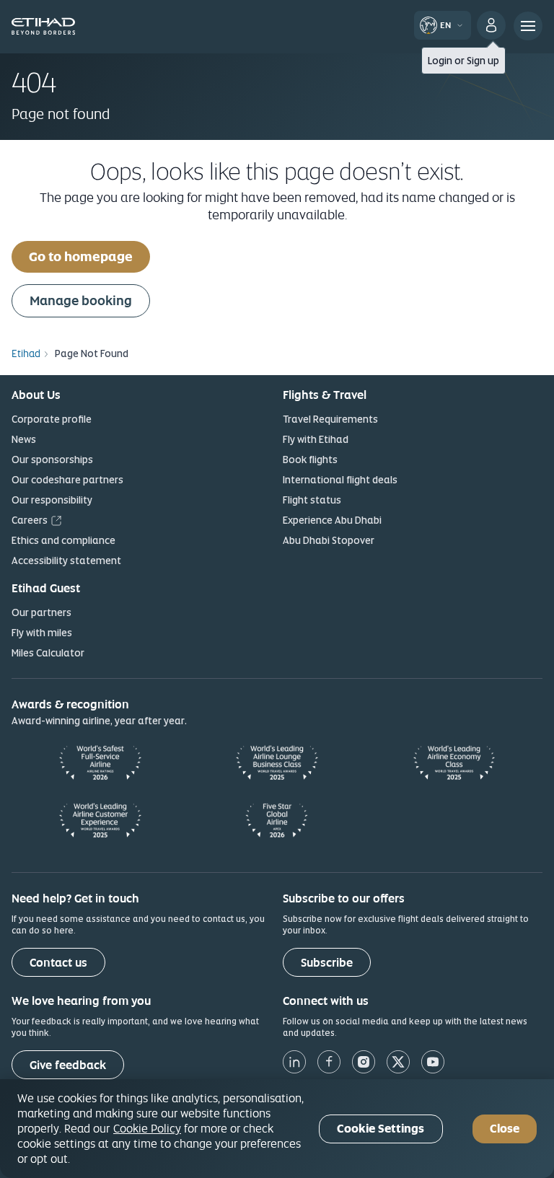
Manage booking (81, 300)
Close (504, 1128)
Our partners (41, 612)
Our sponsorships (52, 459)
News (24, 439)
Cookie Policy (147, 1128)
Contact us (58, 962)
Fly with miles (42, 632)
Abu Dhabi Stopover (328, 540)
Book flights (310, 459)
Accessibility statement (66, 560)
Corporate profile (52, 419)
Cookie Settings (380, 1128)
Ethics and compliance (63, 540)
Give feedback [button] (68, 1065)
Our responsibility (52, 499)
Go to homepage (81, 256)
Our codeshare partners (67, 479)
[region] (277, 1128)
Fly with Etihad (315, 439)
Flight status (312, 499)
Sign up (483, 60)
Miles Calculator (48, 652)
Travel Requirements (330, 419)
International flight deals (340, 479)
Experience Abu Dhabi (332, 520)
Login (440, 60)
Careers (30, 520)
